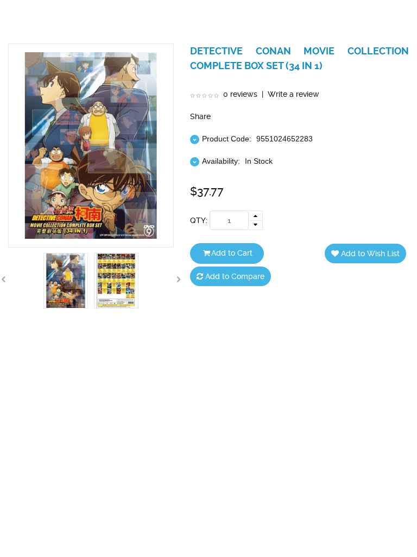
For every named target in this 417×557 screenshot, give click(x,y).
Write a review (293, 94)
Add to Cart (231, 253)
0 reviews (240, 94)
